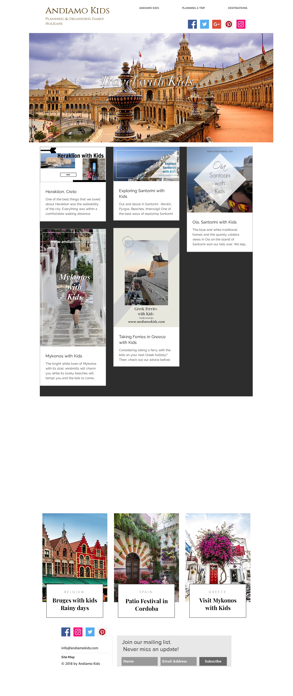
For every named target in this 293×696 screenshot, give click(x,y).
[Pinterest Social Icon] (228, 24)
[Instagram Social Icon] (240, 24)
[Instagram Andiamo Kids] (77, 631)
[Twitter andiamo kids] (90, 631)
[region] (74, 566)
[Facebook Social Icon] (192, 24)
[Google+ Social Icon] (216, 24)
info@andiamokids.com (79, 648)
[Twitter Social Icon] (204, 24)
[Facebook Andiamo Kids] (65, 631)
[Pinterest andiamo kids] (102, 631)
